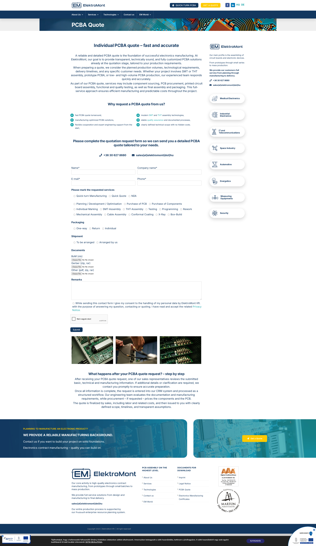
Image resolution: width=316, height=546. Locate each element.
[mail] (81, 529)
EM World (148, 501)
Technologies (150, 489)
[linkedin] (233, 5)
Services (147, 483)
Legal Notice (185, 483)
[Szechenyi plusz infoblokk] (16, 536)
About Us (148, 477)
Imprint (182, 477)
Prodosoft (80, 512)
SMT (151, 115)
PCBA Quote (184, 489)
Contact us (149, 495)
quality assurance (155, 120)
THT (159, 115)
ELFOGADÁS (255, 541)
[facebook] (227, 5)
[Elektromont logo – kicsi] (88, 3)
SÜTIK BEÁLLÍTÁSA (93, 542)
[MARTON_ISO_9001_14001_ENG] (228, 490)
